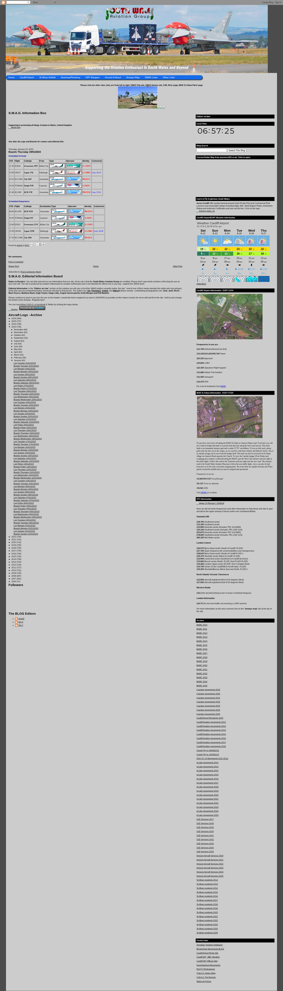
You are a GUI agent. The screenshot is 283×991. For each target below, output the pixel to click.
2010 (14, 570)
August (17, 341)
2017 (14, 551)
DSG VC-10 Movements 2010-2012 (212, 758)
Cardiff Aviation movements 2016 (211, 738)
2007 (14, 579)
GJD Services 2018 (205, 823)
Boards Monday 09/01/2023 (26, 489)
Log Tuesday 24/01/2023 (25, 402)
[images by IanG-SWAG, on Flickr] (13, 309)
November (19, 332)
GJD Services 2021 (205, 835)
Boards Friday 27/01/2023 (25, 388)
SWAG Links (151, 77)
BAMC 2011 (202, 629)
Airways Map (133, 77)
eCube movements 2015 (207, 775)
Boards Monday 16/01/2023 (26, 450)
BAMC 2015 (202, 645)
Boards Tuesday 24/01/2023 (26, 405)
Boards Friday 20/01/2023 (25, 427)
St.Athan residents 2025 (207, 933)
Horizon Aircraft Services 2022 (210, 864)
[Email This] (31, 244)
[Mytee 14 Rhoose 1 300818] (210, 503)
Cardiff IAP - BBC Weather (208, 957)
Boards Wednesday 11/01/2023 (28, 478)
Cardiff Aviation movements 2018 (211, 746)
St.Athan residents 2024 (207, 929)
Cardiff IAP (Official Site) (207, 961)
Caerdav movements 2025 (208, 714)
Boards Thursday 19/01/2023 (26, 433)
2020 (14, 542)
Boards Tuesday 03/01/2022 (26, 523)
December (19, 329)
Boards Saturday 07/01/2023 (26, 500)
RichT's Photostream (206, 969)
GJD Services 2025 (205, 852)
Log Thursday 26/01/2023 (25, 391)
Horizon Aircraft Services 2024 (210, 872)
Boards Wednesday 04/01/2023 (28, 517)
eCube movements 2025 (207, 815)
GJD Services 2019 (205, 827)
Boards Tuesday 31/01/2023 (26, 366)
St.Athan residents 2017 (207, 900)
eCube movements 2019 (207, 791)
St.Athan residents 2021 (207, 916)
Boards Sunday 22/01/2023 (26, 416)
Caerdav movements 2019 (208, 690)
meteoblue (201, 284)
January (18, 360)
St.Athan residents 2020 (207, 912)
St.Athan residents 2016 (207, 896)
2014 (14, 559)
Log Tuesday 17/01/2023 (25, 441)
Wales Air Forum (204, 981)
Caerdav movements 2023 (208, 706)
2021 (14, 539)
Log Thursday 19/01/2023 (25, 430)
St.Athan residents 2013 (207, 884)
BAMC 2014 (202, 641)
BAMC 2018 (202, 657)
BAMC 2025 (202, 686)
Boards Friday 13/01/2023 (25, 467)
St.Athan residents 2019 (207, 908)
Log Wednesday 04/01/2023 (26, 514)
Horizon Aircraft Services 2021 (210, 860)
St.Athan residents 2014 (207, 888)
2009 (14, 573)
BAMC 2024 (202, 682)
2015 (14, 556)
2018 (14, 548)
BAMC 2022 (202, 674)
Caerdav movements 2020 (208, 694)
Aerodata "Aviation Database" (210, 945)
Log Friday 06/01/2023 (24, 503)
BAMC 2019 (202, 661)
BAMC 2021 (202, 669)
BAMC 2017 (202, 653)
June (16, 346)
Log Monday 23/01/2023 (24, 408)
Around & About (113, 77)
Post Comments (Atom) (31, 272)
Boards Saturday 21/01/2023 (26, 422)
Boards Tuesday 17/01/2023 (26, 444)
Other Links (169, 77)
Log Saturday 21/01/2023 (25, 419)
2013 (14, 562)
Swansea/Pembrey (70, 77)
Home (11, 77)
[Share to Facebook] (40, 244)
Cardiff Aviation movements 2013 (211, 726)
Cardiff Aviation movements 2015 (211, 734)
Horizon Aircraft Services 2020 (210, 856)
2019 (14, 545)
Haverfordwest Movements (208, 965)
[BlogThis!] (34, 244)
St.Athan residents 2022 (207, 920)
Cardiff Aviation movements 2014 (211, 730)
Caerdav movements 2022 (208, 702)
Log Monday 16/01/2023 (24, 447)
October (17, 335)
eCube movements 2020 (207, 795)
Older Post (177, 266)
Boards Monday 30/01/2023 (26, 371)
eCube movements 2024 (207, 811)
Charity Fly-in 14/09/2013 (208, 754)
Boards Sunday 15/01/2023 (26, 456)
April (16, 352)
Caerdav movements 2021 (208, 698)
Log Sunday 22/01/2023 (24, 414)
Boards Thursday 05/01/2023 (26, 511)
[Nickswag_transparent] (14, 127)
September (19, 338)
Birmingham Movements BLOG (210, 949)
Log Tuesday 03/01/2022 (25, 520)
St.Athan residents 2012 (207, 880)
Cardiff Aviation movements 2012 (211, 722)
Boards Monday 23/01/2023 (26, 411)
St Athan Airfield (47, 77)
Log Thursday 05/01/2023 (25, 509)
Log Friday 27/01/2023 (24, 386)
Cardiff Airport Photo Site (207, 953)
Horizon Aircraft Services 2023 (210, 868)
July (16, 344)
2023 (14, 327)
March (17, 355)
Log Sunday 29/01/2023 (24, 374)
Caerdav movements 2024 (208, 710)
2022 (14, 537)
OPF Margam (92, 77)
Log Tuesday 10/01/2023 (25, 481)
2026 (14, 318)
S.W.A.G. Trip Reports (206, 977)
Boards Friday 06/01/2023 (25, 506)
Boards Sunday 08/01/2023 (26, 495)
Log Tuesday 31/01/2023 (25, 363)
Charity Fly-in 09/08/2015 (208, 750)
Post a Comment (16, 262)
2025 (14, 321)
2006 (14, 581)
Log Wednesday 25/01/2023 (26, 397)
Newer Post (14, 266)
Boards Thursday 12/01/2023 (26, 472)
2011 (14, 567)
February (18, 358)
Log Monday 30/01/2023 (24, 369)
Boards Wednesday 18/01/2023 (28, 439)
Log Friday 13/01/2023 (24, 464)
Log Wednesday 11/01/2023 (26, 475)
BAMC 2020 (202, 665)
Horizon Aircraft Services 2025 (210, 876)
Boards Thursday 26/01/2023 (26, 394)
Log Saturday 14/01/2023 (25, 458)
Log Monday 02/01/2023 (24, 526)
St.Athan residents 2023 (207, 924)
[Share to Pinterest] (43, 244)
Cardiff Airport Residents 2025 (210, 718)
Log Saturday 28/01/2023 (25, 380)
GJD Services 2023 (205, 843)
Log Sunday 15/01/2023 (24, 453)
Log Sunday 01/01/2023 (24, 531)
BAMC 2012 (202, 633)
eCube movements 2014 (207, 771)
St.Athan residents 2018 (207, 904)
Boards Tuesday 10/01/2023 (26, 484)
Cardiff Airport (27, 77)
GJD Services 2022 (205, 839)
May (16, 349)
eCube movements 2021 (207, 799)
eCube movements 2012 (207, 763)
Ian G (20, 622)
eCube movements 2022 (207, 803)
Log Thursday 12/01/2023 (25, 469)
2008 (14, 576)
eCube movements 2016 (207, 779)
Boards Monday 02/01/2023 (26, 528)
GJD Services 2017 (205, 819)
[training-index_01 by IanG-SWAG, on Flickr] (206, 211)
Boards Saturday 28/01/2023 (26, 383)
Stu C (20, 625)
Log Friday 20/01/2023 (24, 425)
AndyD (105, 291)
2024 (14, 324)
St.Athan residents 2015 (207, 892)
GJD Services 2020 (205, 831)
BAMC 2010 (202, 625)
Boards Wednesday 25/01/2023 (28, 399)
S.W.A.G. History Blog (206, 973)
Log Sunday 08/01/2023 (24, 492)
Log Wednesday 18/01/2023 (26, 436)
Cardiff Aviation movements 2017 (211, 742)
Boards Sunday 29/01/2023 (26, 377)
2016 (14, 554)
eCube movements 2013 (207, 767)
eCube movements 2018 (207, 787)
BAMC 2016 (202, 649)
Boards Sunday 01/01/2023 (26, 534)
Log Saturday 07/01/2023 (25, 497)
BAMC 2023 (202, 677)
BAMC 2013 (202, 637)
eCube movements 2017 (207, 783)
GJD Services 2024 (205, 848)
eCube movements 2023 (207, 807)
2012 (14, 565)
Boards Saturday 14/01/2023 (26, 461)
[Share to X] (37, 244)
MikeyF (116, 291)
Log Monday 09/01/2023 (24, 486)
